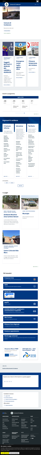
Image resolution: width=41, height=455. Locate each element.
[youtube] (32, 438)
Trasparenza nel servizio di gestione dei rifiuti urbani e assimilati (25, 436)
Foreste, (5, 211)
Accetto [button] (3, 453)
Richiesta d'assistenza (24, 439)
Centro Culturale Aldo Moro (11, 251)
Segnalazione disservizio (25, 441)
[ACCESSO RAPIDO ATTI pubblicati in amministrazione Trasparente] (34, 311)
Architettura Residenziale (30, 211)
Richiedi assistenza (8, 397)
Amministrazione (5, 416)
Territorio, (9, 212)
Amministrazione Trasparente (15, 433)
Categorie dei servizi (15, 416)
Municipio (25, 213)
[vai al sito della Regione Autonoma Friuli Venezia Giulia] (3, 1)
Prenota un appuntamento (11, 331)
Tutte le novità (7, 33)
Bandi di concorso (14, 437)
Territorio (31, 126)
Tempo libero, (9, 211)
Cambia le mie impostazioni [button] (14, 453)
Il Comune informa (7, 58)
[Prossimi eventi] (37, 97)
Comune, (24, 211)
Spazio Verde (14, 212)
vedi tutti (20, 185)
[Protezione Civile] (34, 279)
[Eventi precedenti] (3, 97)
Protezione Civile (9, 278)
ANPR (6, 285)
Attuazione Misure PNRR (11, 349)
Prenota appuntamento (9, 401)
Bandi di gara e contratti (15, 435)
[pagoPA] (34, 303)
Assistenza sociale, (7, 57)
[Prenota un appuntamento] (34, 331)
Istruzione (19, 126)
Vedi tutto (36, 114)
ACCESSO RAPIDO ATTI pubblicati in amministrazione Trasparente (14, 310)
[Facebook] (31, 438)
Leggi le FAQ (7, 395)
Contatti (3, 432)
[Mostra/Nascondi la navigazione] (3, 4)
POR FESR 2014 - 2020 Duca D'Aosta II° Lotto (29, 349)
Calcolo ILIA (7, 292)
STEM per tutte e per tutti (15, 107)
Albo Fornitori (8, 317)
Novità (32, 416)
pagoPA (6, 302)
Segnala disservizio (9, 405)
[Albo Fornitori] (34, 318)
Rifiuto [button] (7, 453)
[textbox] (20, 381)
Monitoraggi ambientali (11, 336)
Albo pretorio (14, 438)
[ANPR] (34, 286)
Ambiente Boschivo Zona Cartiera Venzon (11, 215)
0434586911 (11, 399)
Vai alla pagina (7, 84)
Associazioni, (6, 246)
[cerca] (37, 4)
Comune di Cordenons (7, 24)
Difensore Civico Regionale (11, 324)
